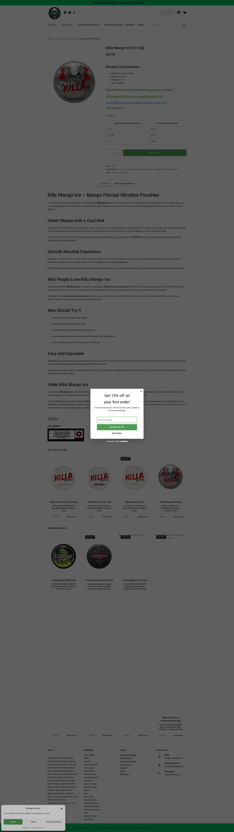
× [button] (141, 391)
